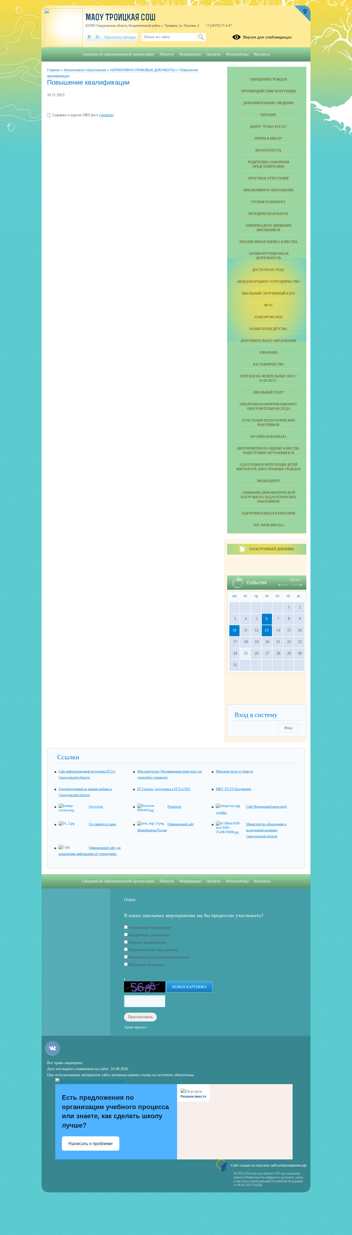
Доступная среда (268, 270)
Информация (190, 54)
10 (234, 630)
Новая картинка (189, 987)
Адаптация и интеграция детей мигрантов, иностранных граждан (268, 467)
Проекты (213, 54)
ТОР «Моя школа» (268, 525)
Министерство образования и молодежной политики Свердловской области (266, 830)
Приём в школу (268, 138)
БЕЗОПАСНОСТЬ (268, 150)
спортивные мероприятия (149, 928)
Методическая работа (268, 214)
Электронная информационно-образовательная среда (268, 406)
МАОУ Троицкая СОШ (121, 18)
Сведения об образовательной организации (118, 54)
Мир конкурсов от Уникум (234, 771)
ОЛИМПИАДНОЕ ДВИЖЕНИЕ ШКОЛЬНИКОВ (269, 228)
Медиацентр (268, 481)
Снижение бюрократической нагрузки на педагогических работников (268, 497)
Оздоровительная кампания (268, 513)
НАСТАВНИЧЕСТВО (268, 364)
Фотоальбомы (237, 54)
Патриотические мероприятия (153, 950)
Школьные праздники (146, 965)
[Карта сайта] (98, 37)
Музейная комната (269, 437)
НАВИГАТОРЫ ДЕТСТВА (268, 329)
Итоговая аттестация (268, 178)
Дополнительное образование (268, 341)
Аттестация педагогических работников (268, 423)
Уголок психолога (268, 202)
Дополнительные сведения (268, 103)
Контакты (262, 54)
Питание (268, 115)
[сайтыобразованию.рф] (302, 13)
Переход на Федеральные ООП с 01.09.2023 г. (268, 378)
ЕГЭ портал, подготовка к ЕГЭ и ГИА (163, 789)
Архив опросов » (136, 1027)
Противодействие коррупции (268, 91)
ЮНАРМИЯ (268, 353)
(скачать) (106, 115)
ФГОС (268, 305)
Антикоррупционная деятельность (268, 256)
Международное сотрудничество (268, 282)
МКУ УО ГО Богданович (233, 789)
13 (266, 630)
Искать (201, 37)
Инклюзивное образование (85, 70)
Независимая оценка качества (269, 242)
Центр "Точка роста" (268, 127)
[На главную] (89, 37)
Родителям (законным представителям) (268, 164)
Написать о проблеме (90, 1143)
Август (295, 580)
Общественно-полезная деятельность (158, 957)
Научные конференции (147, 942)
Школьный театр (268, 392)
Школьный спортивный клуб (268, 293)
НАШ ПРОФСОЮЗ (268, 317)
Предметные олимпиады (148, 935)
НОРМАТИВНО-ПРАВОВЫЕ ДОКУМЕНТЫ (143, 70)
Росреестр (174, 806)
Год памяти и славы (102, 824)
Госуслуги (96, 806)
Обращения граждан (268, 79)
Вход (288, 728)
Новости (167, 54)
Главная (54, 70)
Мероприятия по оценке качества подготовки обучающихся (268, 451)
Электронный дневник (271, 549)
